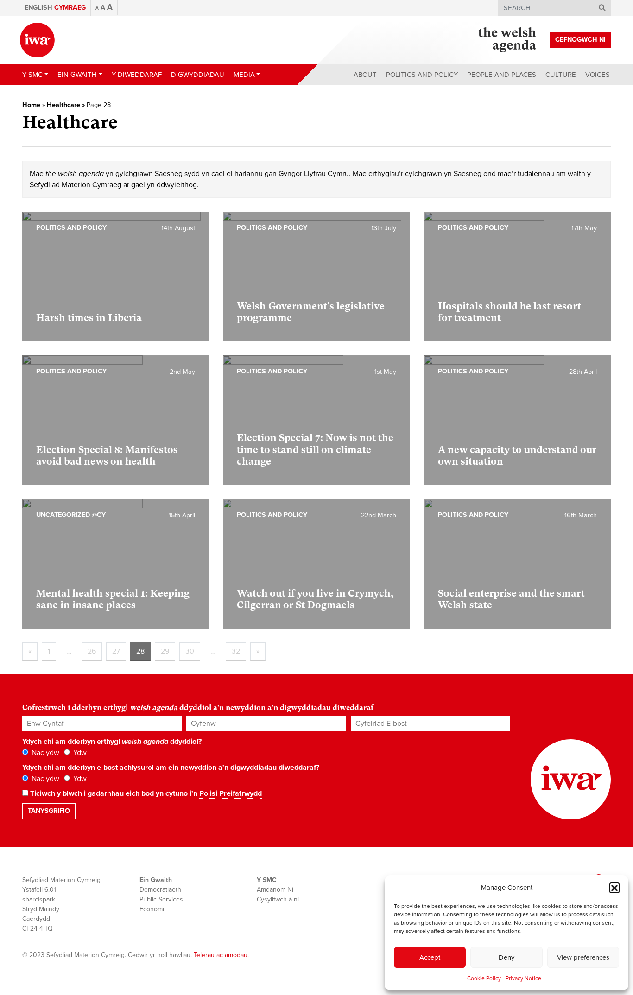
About (365, 74)
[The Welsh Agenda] (507, 39)
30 (189, 651)
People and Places (501, 74)
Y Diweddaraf (137, 74)
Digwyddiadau (197, 74)
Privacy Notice (523, 978)
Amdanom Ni (275, 890)
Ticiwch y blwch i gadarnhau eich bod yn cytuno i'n (145, 793)
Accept (429, 957)
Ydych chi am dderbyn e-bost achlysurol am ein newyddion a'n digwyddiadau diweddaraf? (170, 767)
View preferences (583, 957)
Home (31, 105)
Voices (597, 74)
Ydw (79, 752)
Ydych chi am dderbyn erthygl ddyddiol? (112, 741)
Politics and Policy (422, 74)
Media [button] (244, 74)
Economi (151, 909)
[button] (614, 887)
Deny (506, 957)
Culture (560, 74)
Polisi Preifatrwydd (230, 793)
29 (165, 651)
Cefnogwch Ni (580, 40)
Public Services (161, 899)
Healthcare (63, 105)
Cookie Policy (484, 978)
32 (236, 651)
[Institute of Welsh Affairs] (37, 40)
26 (92, 651)
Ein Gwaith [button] (77, 74)
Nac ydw (44, 752)
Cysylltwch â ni (278, 899)
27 (116, 651)
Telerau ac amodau (220, 955)
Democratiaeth (160, 890)
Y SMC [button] (32, 74)
